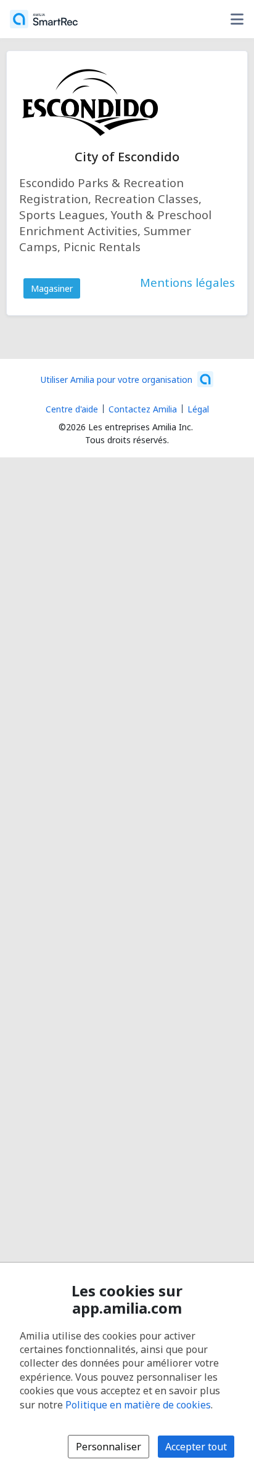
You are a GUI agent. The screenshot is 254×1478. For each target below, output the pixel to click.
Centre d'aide (72, 409)
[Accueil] (44, 19)
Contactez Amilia (143, 409)
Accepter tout (196, 1446)
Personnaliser (108, 1446)
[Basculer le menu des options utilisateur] (236, 19)
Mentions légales (187, 282)
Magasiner (52, 288)
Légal (198, 409)
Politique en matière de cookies (138, 1405)
